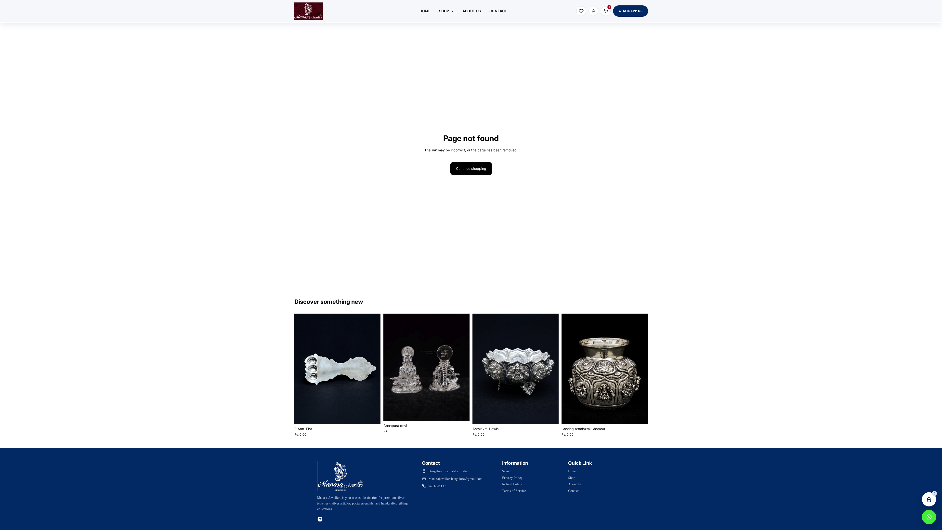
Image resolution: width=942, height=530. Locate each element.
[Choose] (372, 416)
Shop (571, 477)
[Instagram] (320, 519)
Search (506, 471)
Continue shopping (471, 168)
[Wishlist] (581, 11)
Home (572, 471)
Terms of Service (514, 490)
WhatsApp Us (630, 11)
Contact (573, 490)
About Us (574, 484)
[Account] (593, 11)
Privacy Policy (512, 477)
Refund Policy (512, 484)
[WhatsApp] (929, 517)
